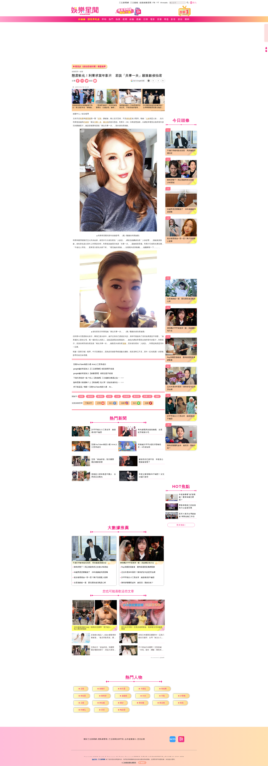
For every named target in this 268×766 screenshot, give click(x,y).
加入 (111, 403)
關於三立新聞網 (90, 739)
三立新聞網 (124, 3)
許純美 (86, 122)
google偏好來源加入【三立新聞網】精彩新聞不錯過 (93, 369)
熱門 (111, 19)
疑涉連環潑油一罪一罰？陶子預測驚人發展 (91, 577)
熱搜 (118, 19)
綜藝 (131, 19)
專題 (166, 19)
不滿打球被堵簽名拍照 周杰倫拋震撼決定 (89, 563)
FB (154, 3)
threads (164, 3)
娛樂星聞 (75, 71)
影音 (173, 19)
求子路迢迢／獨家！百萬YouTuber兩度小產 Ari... (93, 387)
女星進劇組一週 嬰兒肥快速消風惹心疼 (90, 583)
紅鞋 (99, 119)
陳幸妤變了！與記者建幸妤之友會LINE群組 (91, 567)
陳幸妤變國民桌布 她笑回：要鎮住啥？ (137, 583)
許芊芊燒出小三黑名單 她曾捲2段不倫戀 (137, 577)
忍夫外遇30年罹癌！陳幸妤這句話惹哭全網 (138, 572)
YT (158, 3)
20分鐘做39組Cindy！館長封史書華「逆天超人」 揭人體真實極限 (94, 628)
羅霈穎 (88, 119)
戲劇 (138, 19)
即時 (104, 19)
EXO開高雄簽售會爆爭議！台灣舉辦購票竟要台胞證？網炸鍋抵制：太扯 (153, 106)
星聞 (125, 19)
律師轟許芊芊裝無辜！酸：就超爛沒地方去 (137, 563)
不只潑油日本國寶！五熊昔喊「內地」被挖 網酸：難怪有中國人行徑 (150, 648)
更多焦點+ (181, 525)
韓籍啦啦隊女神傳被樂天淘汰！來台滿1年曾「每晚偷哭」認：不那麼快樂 (82, 106)
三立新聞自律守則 (116, 739)
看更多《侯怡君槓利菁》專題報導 (90, 66)
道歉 (124, 343)
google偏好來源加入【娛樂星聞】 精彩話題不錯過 (93, 373)
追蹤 (123, 403)
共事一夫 (97, 122)
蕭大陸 (105, 122)
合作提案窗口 (130, 739)
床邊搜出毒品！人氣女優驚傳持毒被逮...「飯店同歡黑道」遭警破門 (103, 636)
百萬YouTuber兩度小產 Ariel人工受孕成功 (89, 364)
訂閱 (99, 403)
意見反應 (141, 739)
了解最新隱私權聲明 (129, 762)
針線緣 (82, 19)
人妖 (147, 119)
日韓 (145, 19)
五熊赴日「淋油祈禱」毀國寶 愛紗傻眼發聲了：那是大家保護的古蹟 (103, 648)
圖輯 (187, 19)
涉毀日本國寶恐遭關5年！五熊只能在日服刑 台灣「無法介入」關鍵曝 (151, 636)
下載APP (88, 403)
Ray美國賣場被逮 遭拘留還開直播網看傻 (138, 567)
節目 (180, 19)
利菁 (82, 119)
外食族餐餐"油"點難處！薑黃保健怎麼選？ (187, 497)
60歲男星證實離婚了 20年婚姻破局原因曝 (91, 572)
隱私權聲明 (103, 739)
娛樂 (81, 71)
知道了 (143, 762)
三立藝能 (134, 3)
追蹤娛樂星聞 (145, 3)
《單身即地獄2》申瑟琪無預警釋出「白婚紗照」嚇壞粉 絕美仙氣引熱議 (106, 106)
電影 (152, 19)
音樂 (159, 19)
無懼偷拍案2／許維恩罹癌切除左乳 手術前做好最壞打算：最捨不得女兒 (129, 106)
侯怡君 (129, 119)
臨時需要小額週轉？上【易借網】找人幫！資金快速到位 (95, 382)
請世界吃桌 (94, 19)
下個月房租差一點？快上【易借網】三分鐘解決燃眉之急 (95, 378)
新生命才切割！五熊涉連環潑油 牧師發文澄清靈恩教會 (141, 628)
